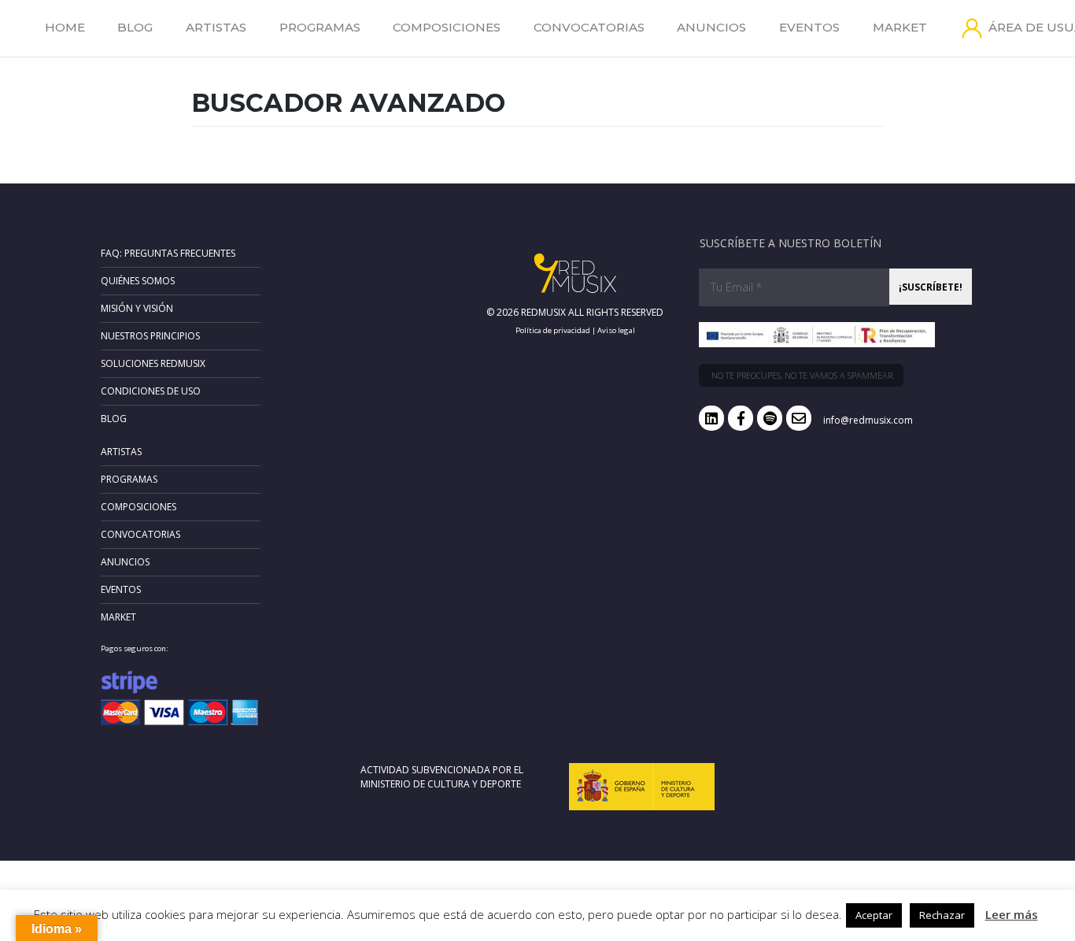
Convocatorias (589, 27)
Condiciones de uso (151, 391)
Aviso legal (616, 330)
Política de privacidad (552, 330)
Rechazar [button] (942, 915)
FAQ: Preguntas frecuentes (168, 253)
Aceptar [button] (873, 915)
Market (900, 27)
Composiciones (447, 27)
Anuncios (711, 27)
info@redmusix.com (868, 420)
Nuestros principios (150, 336)
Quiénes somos (138, 280)
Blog (135, 27)
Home (65, 27)
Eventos (809, 27)
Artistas (216, 27)
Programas (319, 27)
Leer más (1011, 914)
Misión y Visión (137, 308)
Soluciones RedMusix (153, 363)
